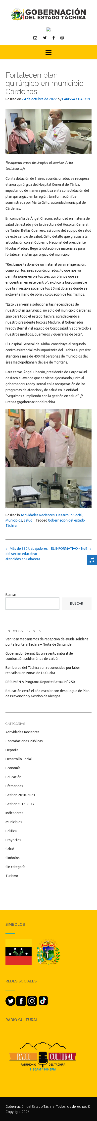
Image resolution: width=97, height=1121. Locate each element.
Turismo (11, 876)
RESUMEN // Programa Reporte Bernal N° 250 (40, 682)
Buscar (10, 595)
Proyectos (13, 840)
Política (11, 831)
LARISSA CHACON (76, 99)
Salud (28, 520)
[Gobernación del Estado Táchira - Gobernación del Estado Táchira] (48, 14)
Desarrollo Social (69, 515)
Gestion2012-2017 (20, 804)
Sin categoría (15, 867)
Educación (13, 777)
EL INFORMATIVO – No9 (71, 549)
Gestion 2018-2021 (20, 795)
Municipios (13, 520)
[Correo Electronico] (35, 37)
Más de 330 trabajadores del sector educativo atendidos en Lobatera (26, 554)
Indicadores (14, 813)
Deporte (11, 750)
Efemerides (14, 786)
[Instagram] (62, 37)
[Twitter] (45, 37)
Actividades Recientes (38, 515)
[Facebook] (53, 37)
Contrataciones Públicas (24, 741)
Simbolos (12, 858)
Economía (12, 768)
